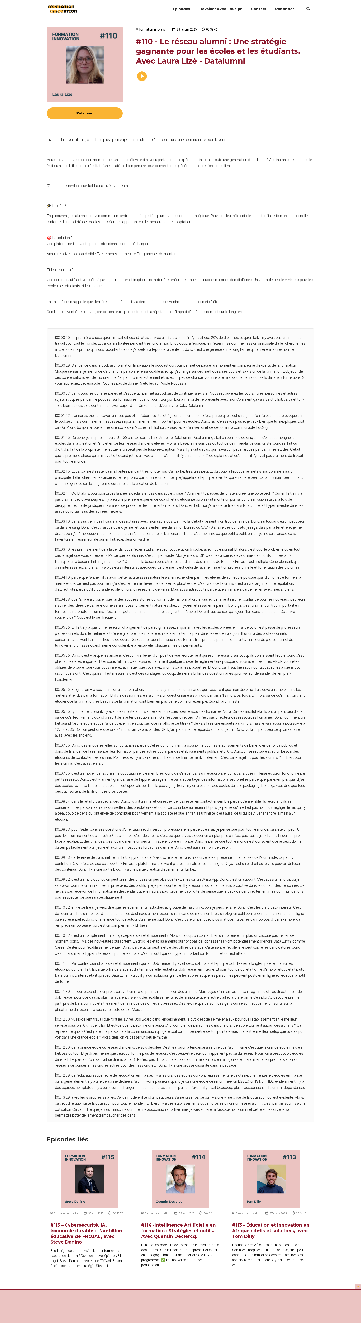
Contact (259, 9)
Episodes (181, 9)
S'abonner (284, 9)
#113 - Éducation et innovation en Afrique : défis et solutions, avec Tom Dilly (270, 1230)
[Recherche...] (306, 9)
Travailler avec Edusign (220, 9)
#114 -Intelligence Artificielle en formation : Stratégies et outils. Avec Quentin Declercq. (178, 1230)
